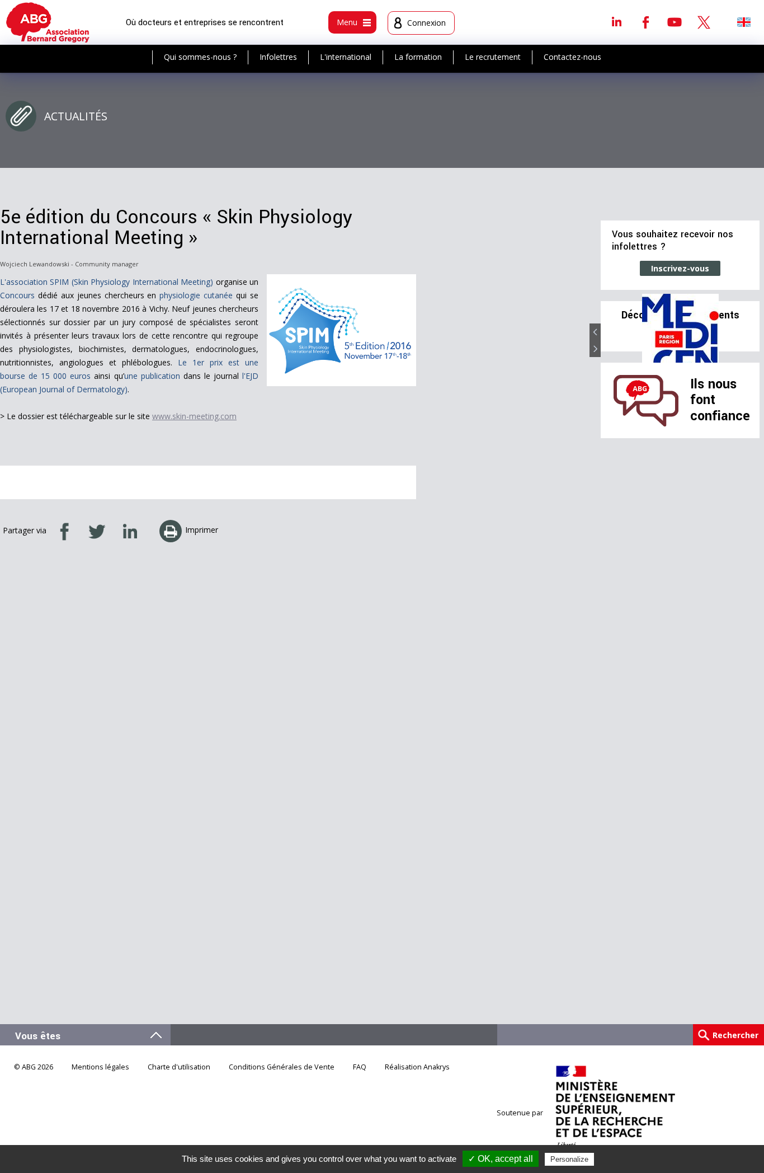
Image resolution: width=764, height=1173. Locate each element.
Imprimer (201, 529)
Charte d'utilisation (179, 1067)
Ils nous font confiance (720, 400)
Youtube (674, 21)
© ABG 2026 (33, 1067)
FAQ (359, 1067)
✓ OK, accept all (500, 1158)
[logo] (48, 22)
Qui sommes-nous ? (200, 56)
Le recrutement (493, 56)
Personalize (569, 1159)
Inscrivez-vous (680, 268)
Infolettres (278, 56)
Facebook (645, 21)
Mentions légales (100, 1067)
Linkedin (616, 21)
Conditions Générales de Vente (281, 1067)
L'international (345, 56)
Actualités (75, 116)
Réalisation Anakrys (417, 1067)
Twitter (703, 21)
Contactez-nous (572, 56)
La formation (418, 56)
